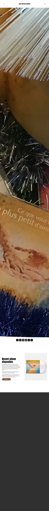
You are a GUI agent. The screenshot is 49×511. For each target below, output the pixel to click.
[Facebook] (17, 340)
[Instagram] (20, 340)
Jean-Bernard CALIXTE (24, 4)
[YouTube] (23, 340)
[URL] (29, 340)
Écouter (6, 379)
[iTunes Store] (32, 340)
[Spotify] (26, 340)
